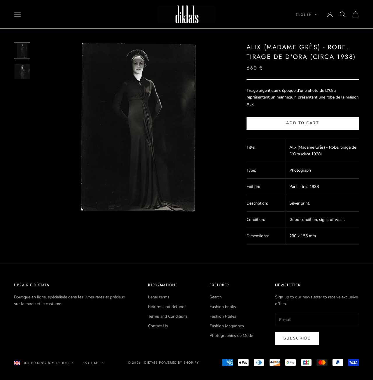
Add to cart (302, 123)
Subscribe (297, 338)
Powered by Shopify (179, 362)
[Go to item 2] (22, 72)
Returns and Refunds (167, 306)
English (304, 14)
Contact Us (158, 326)
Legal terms (159, 297)
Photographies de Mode (231, 335)
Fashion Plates (223, 316)
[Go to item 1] (22, 51)
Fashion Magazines (227, 326)
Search (216, 297)
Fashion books (223, 306)
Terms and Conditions (168, 316)
